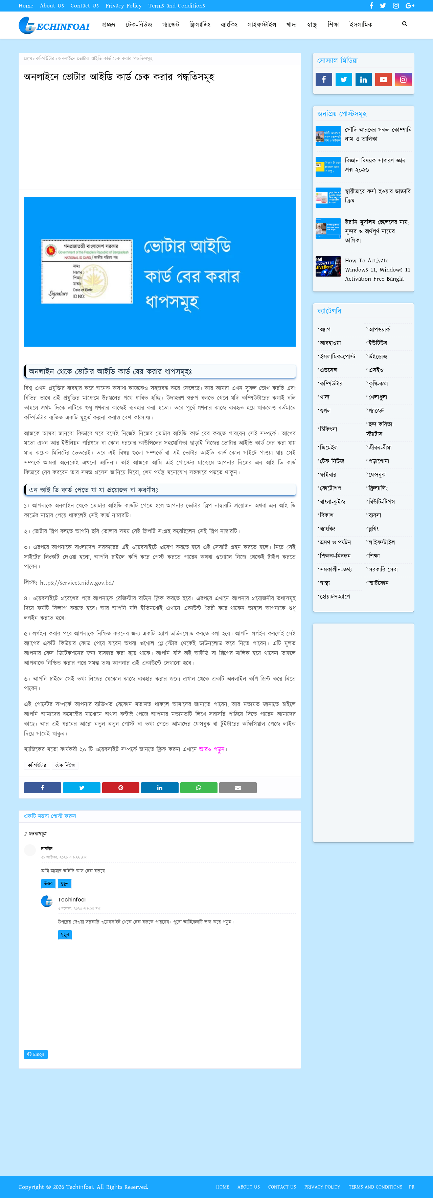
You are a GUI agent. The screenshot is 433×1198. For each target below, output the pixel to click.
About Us (52, 5)
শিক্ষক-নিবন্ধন (335, 556)
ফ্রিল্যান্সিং (378, 488)
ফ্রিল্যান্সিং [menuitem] (199, 25)
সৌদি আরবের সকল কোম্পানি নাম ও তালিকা (378, 135)
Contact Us (85, 5)
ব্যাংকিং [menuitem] (229, 25)
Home (26, 5)
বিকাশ (327, 515)
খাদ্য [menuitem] (292, 25)
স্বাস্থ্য (325, 583)
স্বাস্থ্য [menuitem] (312, 25)
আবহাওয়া (330, 343)
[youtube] (383, 79)
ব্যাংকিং (327, 529)
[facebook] (371, 6)
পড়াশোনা (379, 461)
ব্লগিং (374, 529)
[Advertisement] (160, 137)
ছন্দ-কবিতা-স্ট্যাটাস (380, 429)
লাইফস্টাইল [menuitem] (262, 25)
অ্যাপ (325, 330)
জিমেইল (329, 448)
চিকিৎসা (328, 430)
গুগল (325, 411)
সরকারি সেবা (383, 570)
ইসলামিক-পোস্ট (338, 357)
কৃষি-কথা (378, 384)
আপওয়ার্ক (379, 330)
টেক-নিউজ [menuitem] (139, 25)
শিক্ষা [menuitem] (334, 25)
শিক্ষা (374, 556)
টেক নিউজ (65, 765)
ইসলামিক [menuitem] (361, 25)
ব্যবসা (375, 515)
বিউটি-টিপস (382, 502)
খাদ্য (324, 397)
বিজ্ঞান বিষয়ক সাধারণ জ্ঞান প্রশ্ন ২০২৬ (375, 166)
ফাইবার (328, 475)
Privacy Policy (124, 5)
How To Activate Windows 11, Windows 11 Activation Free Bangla (377, 269)
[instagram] (396, 6)
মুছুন (65, 883)
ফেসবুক (377, 475)
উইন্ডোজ (378, 357)
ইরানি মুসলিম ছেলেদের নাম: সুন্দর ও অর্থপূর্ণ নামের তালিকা (377, 231)
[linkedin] (364, 79)
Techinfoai (72, 899)
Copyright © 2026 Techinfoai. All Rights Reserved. (83, 1187)
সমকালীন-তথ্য (336, 570)
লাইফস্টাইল (382, 543)
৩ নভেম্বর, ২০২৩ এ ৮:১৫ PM (79, 908)
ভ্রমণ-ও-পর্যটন (335, 543)
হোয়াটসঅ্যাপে (335, 597)
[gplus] (409, 6)
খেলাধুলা (378, 397)
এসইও (376, 370)
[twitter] (383, 6)
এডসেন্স (328, 370)
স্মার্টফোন (379, 583)
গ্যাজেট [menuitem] (170, 25)
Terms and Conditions (177, 5)
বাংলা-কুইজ (332, 502)
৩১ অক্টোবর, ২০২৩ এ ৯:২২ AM (64, 857)
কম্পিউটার (45, 58)
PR (411, 1187)
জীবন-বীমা (380, 448)
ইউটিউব (378, 343)
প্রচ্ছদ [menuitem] (109, 25)
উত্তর (48, 883)
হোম (28, 58)
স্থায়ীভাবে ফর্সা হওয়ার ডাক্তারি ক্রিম (378, 196)
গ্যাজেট (376, 411)
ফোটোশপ (330, 488)
